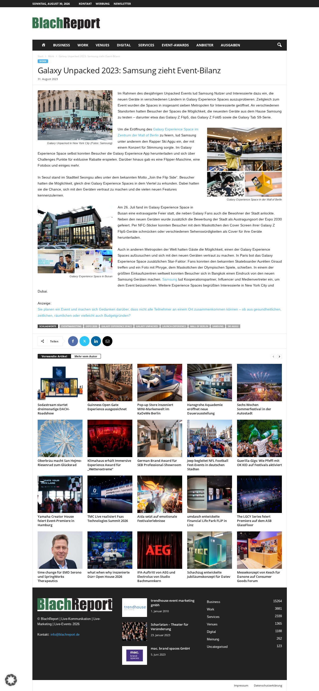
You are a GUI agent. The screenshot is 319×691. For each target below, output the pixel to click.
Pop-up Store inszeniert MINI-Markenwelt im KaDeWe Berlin (155, 408)
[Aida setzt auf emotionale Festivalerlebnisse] (159, 494)
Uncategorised (217, 647)
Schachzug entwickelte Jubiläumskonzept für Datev (208, 574)
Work (83, 45)
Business (61, 45)
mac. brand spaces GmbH (170, 648)
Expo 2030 (91, 326)
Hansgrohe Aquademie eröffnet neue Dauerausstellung (205, 408)
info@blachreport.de (65, 634)
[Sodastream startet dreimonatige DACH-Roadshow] (60, 382)
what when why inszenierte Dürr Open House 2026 (108, 574)
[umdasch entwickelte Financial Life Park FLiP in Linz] (209, 494)
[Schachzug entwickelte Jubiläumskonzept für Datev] (209, 550)
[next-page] (279, 356)
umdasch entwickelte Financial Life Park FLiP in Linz (207, 520)
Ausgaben (230, 45)
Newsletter (122, 3)
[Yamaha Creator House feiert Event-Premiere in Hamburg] (60, 494)
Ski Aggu (233, 326)
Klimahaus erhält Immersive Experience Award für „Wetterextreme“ (109, 464)
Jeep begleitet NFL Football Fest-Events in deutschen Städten (207, 464)
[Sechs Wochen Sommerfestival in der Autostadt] (259, 382)
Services (146, 45)
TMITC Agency (79, 685)
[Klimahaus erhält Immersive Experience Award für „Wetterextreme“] (109, 438)
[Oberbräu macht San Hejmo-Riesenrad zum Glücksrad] (60, 438)
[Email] (107, 341)
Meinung (213, 639)
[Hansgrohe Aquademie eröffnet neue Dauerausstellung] (209, 382)
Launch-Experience (174, 326)
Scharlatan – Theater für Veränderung (169, 626)
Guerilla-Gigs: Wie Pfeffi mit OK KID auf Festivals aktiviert (259, 462)
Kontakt (85, 3)
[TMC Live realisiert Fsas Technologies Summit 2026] (109, 494)
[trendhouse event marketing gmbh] (134, 607)
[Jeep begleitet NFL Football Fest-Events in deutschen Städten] (209, 438)
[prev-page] (273, 356)
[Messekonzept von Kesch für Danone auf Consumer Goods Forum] (259, 550)
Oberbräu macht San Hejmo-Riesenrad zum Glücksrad (60, 462)
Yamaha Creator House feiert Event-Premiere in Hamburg (56, 520)
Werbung (103, 3)
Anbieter (204, 45)
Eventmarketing (71, 326)
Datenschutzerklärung (268, 685)
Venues (102, 45)
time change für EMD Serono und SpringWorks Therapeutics (59, 576)
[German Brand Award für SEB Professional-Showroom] (159, 438)
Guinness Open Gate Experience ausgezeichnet (107, 406)
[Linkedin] (96, 341)
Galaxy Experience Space (116, 326)
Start (40, 56)
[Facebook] (73, 341)
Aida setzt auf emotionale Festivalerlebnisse (157, 518)
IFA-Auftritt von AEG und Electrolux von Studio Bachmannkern (156, 576)
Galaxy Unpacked (147, 326)
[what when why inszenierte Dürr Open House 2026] (109, 550)
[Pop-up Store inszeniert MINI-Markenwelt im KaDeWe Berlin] (159, 382)
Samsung (169, 279)
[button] (279, 45)
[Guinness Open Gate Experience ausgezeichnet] (109, 382)
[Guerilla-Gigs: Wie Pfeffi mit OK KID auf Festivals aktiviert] (259, 438)
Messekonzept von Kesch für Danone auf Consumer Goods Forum (258, 576)
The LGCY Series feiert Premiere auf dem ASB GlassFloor (254, 520)
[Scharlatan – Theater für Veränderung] (134, 631)
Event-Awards (175, 45)
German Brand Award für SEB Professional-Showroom (159, 462)
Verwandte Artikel (54, 356)
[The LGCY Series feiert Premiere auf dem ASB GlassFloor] (259, 494)
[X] (84, 341)
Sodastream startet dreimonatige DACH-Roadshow (54, 408)
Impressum (241, 685)
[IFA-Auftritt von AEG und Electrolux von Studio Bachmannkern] (159, 550)
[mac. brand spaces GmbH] (134, 655)
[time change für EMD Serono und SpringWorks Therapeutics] (60, 550)
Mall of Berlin (199, 326)
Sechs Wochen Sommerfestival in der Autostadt (254, 408)
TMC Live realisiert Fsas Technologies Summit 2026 (107, 518)
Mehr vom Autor (86, 356)
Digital (124, 45)
